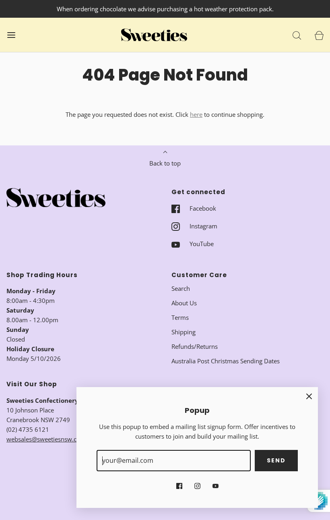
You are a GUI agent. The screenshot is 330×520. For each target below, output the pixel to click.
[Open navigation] (11, 35)
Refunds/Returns (194, 346)
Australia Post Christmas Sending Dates (225, 361)
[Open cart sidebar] (319, 35)
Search (180, 288)
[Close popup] (309, 396)
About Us (184, 303)
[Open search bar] (297, 35)
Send (276, 460)
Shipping (183, 332)
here (196, 114)
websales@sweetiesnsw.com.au (50, 439)
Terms (180, 317)
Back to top (165, 163)
